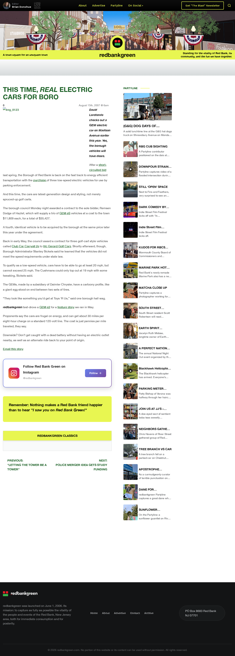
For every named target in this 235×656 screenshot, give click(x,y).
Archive (148, 613)
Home (94, 613)
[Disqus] (57, 526)
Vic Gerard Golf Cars (57, 246)
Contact (135, 613)
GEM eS (64, 213)
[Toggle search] (229, 5)
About (83, 5)
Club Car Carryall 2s (25, 246)
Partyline (117, 5)
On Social (134, 5)
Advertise (98, 5)
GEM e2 (44, 307)
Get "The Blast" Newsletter (202, 5)
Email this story (13, 349)
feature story (65, 307)
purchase (40, 180)
